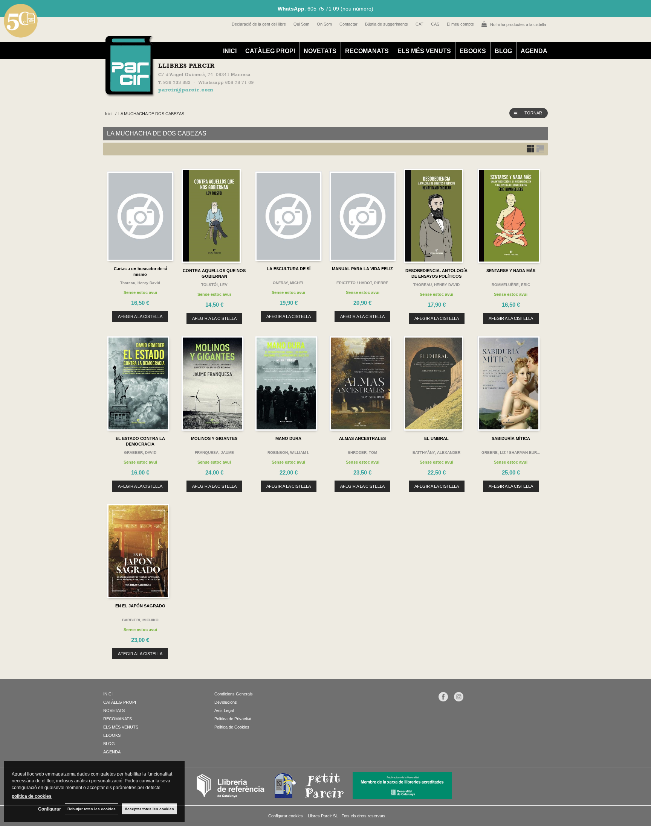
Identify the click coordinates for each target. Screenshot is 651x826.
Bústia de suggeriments (386, 24)
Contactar (348, 24)
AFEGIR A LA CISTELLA (140, 316)
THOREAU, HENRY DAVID (436, 285)
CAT (419, 24)
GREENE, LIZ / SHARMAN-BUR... (510, 452)
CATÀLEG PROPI (270, 51)
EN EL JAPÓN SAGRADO (140, 606)
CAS (435, 24)
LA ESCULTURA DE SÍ (288, 268)
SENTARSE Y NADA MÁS (510, 270)
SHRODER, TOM (362, 452)
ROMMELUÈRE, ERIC (511, 285)
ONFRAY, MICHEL (288, 283)
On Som (324, 24)
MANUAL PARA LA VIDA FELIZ (362, 268)
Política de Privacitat (232, 718)
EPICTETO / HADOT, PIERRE (362, 283)
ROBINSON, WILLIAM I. (288, 452)
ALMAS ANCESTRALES (362, 438)
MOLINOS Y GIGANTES (214, 438)
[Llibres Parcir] (288, 92)
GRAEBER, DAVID (140, 452)
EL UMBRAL (436, 438)
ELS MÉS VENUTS (424, 51)
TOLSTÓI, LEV (214, 285)
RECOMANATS (367, 51)
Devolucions (225, 702)
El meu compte (460, 24)
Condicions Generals (233, 694)
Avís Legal (224, 710)
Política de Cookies (231, 727)
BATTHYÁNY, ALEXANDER (436, 452)
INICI (230, 51)
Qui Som (301, 24)
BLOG (503, 51)
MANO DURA (288, 438)
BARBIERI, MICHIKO (140, 620)
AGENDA (534, 51)
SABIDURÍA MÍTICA (511, 438)
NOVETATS (320, 51)
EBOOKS (473, 51)
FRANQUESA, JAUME (214, 452)
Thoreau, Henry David (140, 283)
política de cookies (32, 796)
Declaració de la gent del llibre (259, 24)
